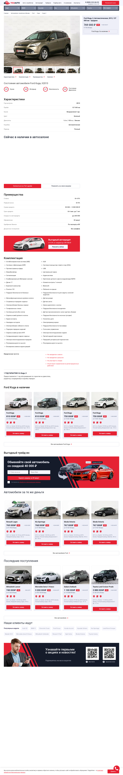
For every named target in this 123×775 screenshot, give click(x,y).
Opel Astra (68, 634)
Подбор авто (57, 3)
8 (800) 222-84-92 (92, 2)
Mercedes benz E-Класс (24, 634)
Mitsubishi (78, 8)
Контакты (77, 3)
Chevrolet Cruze (44, 628)
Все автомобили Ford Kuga (60, 444)
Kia (61, 8)
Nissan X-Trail (57, 634)
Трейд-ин (48, 3)
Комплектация (23, 77)
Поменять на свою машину (61, 186)
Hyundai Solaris (82, 628)
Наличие (50, 77)
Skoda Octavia (80, 634)
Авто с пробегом (28, 3)
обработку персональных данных (30, 482)
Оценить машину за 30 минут (29, 478)
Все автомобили (60, 618)
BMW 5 (33, 628)
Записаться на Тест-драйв (22, 186)
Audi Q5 (24, 628)
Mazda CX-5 (9, 634)
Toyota (94, 8)
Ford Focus (56, 628)
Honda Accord (68, 628)
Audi (12, 8)
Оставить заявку (18, 433)
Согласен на (26, 482)
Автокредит (39, 3)
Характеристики (9, 77)
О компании (67, 3)
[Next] (74, 42)
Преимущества (38, 77)
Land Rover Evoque (109, 628)
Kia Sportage (95, 628)
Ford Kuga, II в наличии (100, 31)
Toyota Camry (93, 634)
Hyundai (45, 8)
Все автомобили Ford (60, 553)
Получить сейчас (58, 247)
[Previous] (9, 42)
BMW (29, 8)
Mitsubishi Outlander (42, 634)
